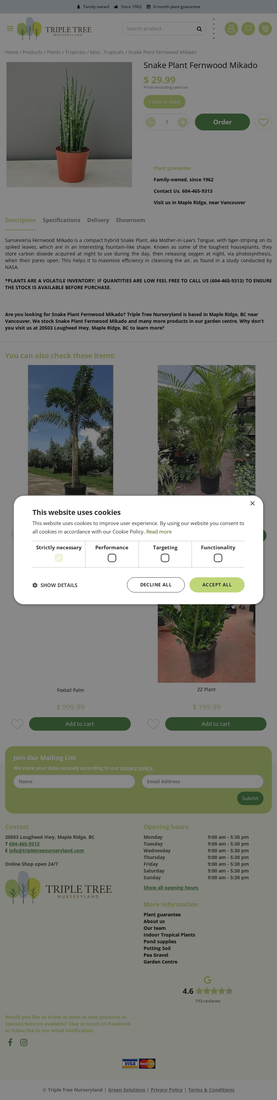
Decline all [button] (156, 584)
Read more (159, 531)
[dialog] (138, 550)
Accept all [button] (217, 584)
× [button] (252, 503)
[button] (54, 585)
